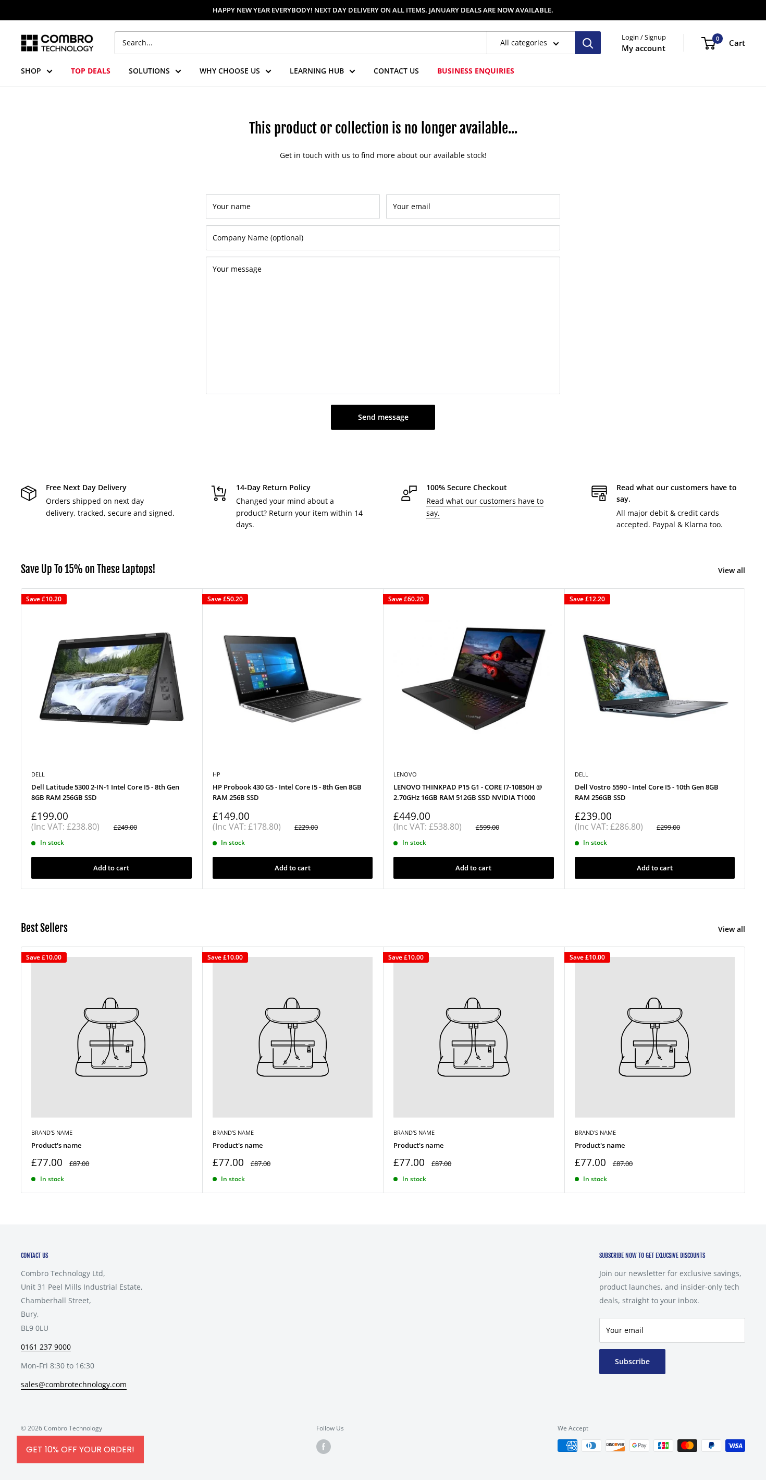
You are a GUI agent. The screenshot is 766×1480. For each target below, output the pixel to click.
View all (732, 570)
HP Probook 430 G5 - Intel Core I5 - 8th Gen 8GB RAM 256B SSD (287, 792)
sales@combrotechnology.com (74, 1384)
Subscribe (632, 1361)
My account (643, 48)
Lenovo (405, 774)
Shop (31, 71)
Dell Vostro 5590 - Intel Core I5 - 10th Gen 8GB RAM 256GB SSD (647, 792)
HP (216, 774)
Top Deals (90, 71)
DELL (38, 774)
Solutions (149, 71)
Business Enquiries (475, 71)
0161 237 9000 (46, 1347)
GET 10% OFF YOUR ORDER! (80, 1449)
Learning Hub (317, 71)
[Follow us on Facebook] (323, 1446)
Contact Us (396, 71)
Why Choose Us (230, 71)
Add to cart (111, 867)
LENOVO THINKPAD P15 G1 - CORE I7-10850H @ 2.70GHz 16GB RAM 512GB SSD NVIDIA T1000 (467, 792)
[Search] (588, 42)
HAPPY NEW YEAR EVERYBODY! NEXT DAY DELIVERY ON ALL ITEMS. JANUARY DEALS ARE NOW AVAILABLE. (383, 10)
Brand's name (51, 1132)
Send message (383, 417)
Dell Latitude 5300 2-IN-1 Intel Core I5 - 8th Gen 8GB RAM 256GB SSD (105, 792)
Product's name (56, 1145)
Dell (581, 774)
